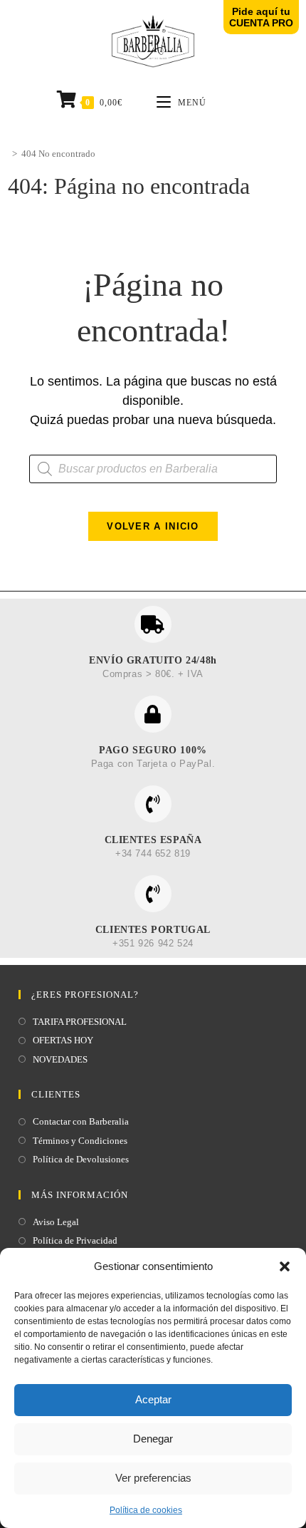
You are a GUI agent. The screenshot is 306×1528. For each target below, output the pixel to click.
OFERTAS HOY (63, 1040)
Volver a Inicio (153, 526)
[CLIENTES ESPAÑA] (153, 803)
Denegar (153, 1438)
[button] (285, 1266)
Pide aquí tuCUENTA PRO (261, 17)
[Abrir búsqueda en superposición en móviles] (153, 469)
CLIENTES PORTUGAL (153, 929)
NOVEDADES (60, 1059)
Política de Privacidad (75, 1240)
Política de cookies (146, 1510)
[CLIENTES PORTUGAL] (153, 893)
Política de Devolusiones (81, 1159)
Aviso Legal (56, 1222)
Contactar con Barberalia (81, 1121)
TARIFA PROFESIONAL (80, 1021)
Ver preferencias (153, 1478)
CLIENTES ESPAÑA (153, 840)
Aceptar (153, 1399)
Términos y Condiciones (80, 1140)
